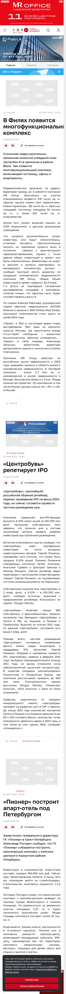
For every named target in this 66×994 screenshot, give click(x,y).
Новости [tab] (32, 65)
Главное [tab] (10, 65)
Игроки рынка (16, 453)
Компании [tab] (53, 65)
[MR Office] (32, 12)
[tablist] (32, 65)
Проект (20, 791)
